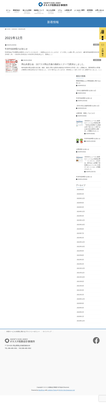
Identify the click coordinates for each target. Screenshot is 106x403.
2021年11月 (80, 273)
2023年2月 (80, 237)
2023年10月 (81, 224)
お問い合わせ (103, 51)
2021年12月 (81, 268)
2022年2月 (80, 264)
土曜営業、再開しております (85, 113)
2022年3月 (80, 259)
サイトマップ (47, 331)
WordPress (41, 390)
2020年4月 (80, 308)
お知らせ (97, 60)
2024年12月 (81, 211)
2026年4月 (80, 194)
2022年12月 (81, 242)
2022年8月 (80, 255)
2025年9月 (80, 203)
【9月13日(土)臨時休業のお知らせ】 (88, 106)
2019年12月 (81, 321)
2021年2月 (80, 294)
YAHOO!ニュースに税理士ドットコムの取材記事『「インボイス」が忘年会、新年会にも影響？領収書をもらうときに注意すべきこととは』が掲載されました (92, 163)
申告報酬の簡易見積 (103, 36)
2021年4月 (80, 286)
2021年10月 (81, 277)
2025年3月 (80, 207)
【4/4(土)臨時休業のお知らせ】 (86, 90)
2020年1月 (80, 316)
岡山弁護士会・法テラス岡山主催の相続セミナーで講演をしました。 (53, 64)
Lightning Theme (52, 390)
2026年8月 (80, 189)
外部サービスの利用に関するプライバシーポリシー (23, 331)
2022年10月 (81, 246)
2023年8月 (80, 229)
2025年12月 (81, 198)
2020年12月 (81, 299)
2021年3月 (80, 290)
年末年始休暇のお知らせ (16, 49)
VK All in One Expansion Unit (66, 390)
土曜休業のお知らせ (82, 149)
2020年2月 (80, 312)
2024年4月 (80, 216)
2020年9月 (80, 303)
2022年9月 (80, 251)
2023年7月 (80, 233)
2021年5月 (80, 281)
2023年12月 (81, 220)
